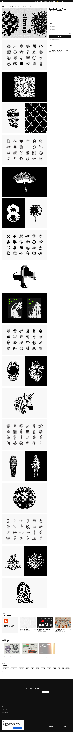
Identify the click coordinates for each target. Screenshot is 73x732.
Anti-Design (21, 668)
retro (63, 668)
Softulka (22, 656)
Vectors (11, 6)
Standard (52, 23)
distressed (43, 668)
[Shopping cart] (70, 1)
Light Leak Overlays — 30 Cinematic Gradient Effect (42, 655)
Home (3, 6)
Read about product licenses (54, 39)
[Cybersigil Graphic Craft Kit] (28, 648)
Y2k (3, 670)
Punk (59, 668)
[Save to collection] (34, 619)
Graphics (45, 1)
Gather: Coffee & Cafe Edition (61, 654)
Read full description (53, 53)
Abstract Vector (14, 668)
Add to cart (60, 36)
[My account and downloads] (67, 1)
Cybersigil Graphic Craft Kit (25, 654)
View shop (5, 631)
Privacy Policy (51, 726)
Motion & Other (52, 1)
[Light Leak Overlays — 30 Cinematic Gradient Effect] (45, 648)
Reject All (8, 727)
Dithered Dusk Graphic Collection (8, 654)
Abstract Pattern (6, 668)
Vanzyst (4, 656)
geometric (49, 668)
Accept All (17, 727)
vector (67, 668)
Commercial (52, 26)
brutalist (32, 668)
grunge (54, 668)
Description (51, 45)
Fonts (41, 1)
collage (37, 668)
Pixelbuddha (55, 12)
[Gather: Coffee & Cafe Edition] (63, 648)
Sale (57, 1)
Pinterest (27, 726)
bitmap (27, 668)
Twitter (26, 725)
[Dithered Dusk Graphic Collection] (10, 648)
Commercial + (53, 29)
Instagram (27, 723)
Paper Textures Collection (25, 629)
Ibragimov (40, 657)
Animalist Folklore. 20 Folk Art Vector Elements (61, 630)
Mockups (36, 1)
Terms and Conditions (53, 725)
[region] (13, 725)
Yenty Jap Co (58, 656)
